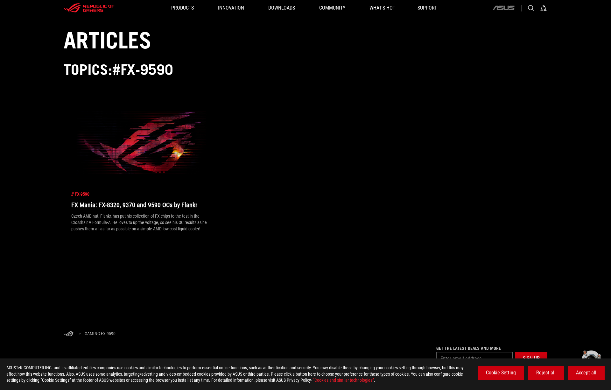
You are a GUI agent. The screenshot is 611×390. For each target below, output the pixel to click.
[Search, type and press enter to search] (531, 8)
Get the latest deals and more (468, 348)
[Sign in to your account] (543, 8)
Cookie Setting (501, 373)
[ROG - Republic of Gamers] (89, 8)
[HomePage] (69, 334)
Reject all (546, 373)
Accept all (586, 373)
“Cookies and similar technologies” (343, 380)
